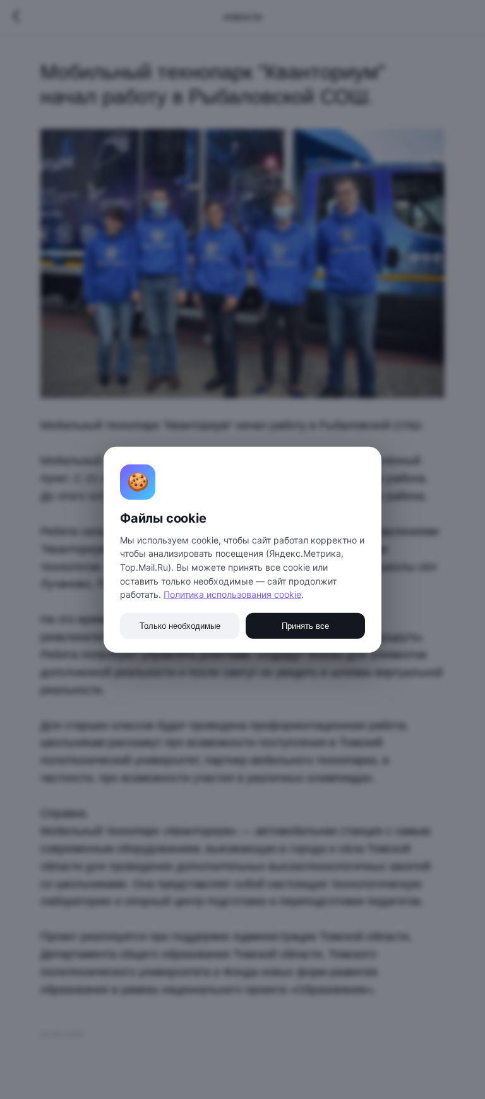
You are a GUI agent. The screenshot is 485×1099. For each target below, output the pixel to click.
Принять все (305, 626)
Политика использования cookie (232, 594)
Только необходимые (180, 626)
